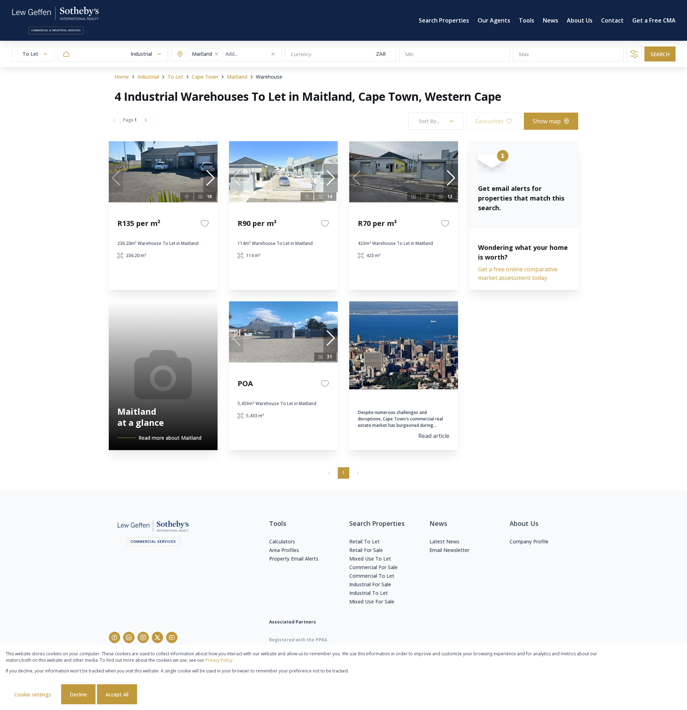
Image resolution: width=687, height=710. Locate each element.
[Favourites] (204, 223)
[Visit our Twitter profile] (157, 637)
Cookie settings (32, 694)
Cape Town (205, 76)
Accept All (117, 694)
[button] (216, 54)
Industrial (148, 76)
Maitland (237, 76)
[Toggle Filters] (634, 53)
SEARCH (660, 54)
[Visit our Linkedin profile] (129, 637)
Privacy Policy (219, 660)
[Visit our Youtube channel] (171, 637)
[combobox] (253, 54)
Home (121, 76)
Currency (301, 54)
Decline (78, 694)
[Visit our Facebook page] (114, 637)
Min (409, 54)
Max (524, 54)
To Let (175, 76)
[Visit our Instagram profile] (143, 637)
